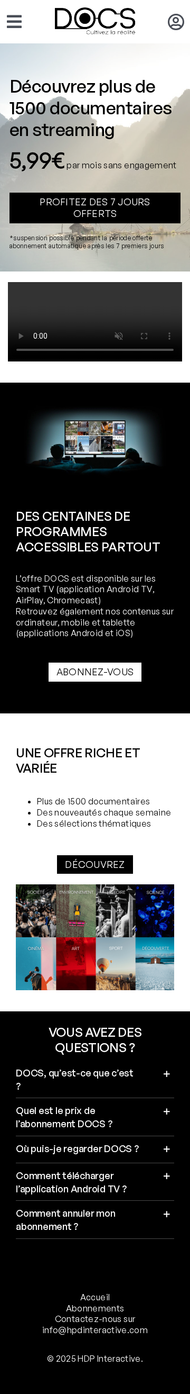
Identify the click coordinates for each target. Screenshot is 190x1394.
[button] (95, 1079)
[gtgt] (95, 891)
